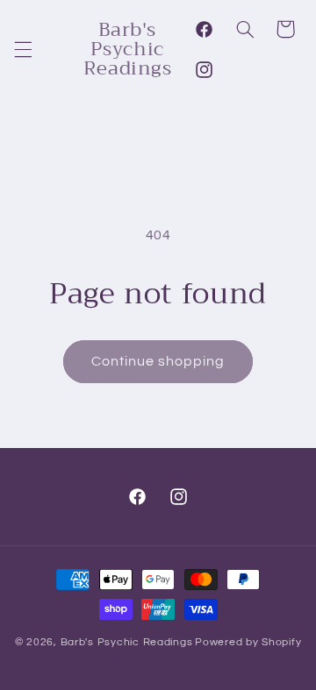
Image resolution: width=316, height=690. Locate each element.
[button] (23, 49)
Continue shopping (158, 361)
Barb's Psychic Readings (127, 642)
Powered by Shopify (248, 642)
